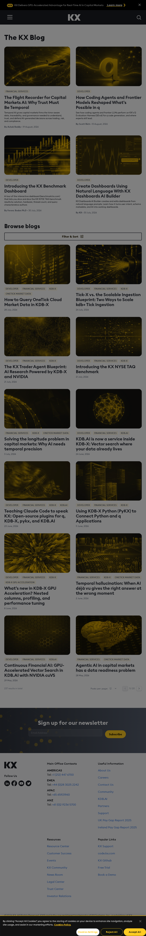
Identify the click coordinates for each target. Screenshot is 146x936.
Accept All (135, 931)
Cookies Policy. (62, 924)
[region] (73, 926)
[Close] (140, 921)
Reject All (111, 931)
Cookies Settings (88, 931)
